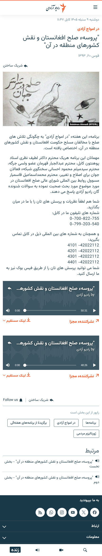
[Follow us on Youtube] (72, 512)
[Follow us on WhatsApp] (51, 512)
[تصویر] (61, 550)
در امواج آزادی (88, 29)
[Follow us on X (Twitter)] (83, 512)
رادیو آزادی (83, 295)
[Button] (15, 66)
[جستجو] (85, 550)
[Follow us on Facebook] (94, 512)
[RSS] (40, 512)
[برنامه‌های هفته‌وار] (37, 550)
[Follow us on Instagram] (61, 512)
